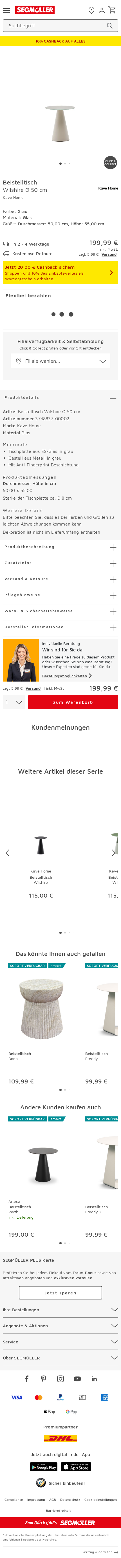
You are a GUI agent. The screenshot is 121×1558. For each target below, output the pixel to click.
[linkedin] (94, 1380)
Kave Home (13, 197)
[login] (102, 10)
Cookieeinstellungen (100, 1499)
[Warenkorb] (113, 10)
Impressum (36, 1499)
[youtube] (77, 1380)
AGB (52, 1499)
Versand (109, 254)
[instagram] (60, 1380)
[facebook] (26, 1380)
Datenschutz (70, 1499)
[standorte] (92, 10)
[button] (60, 360)
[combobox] (14, 702)
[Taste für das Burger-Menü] (6, 9)
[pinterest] (43, 1380)
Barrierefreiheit (58, 1510)
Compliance (14, 1499)
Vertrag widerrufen (97, 1552)
